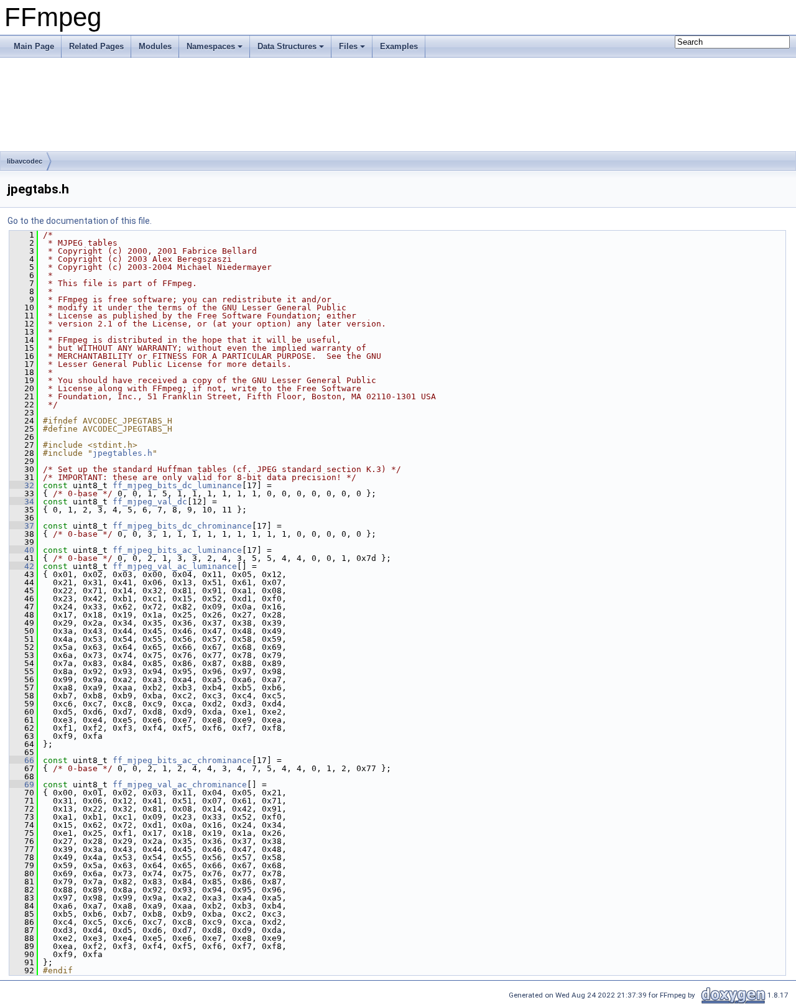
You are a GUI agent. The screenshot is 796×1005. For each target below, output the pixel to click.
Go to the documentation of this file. (79, 221)
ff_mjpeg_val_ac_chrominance (180, 784)
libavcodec (24, 161)
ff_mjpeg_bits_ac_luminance (177, 550)
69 (21, 784)
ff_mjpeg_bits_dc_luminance (177, 485)
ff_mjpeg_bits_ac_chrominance (182, 760)
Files (348, 46)
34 (21, 501)
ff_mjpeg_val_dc (150, 501)
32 (21, 485)
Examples (399, 46)
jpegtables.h (122, 453)
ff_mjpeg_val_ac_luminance (175, 566)
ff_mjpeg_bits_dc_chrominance (182, 525)
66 (21, 760)
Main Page (34, 46)
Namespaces (211, 46)
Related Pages (96, 46)
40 (21, 550)
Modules (155, 46)
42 (21, 566)
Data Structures (287, 46)
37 (21, 525)
